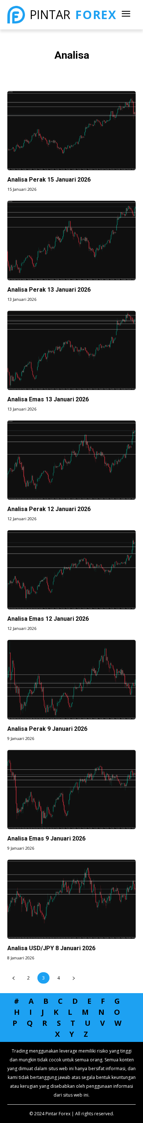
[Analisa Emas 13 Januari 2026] (71, 350)
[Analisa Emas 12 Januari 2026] (71, 569)
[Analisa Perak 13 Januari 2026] (71, 240)
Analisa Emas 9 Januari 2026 (46, 838)
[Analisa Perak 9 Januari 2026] (71, 679)
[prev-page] (13, 978)
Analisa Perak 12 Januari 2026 (49, 509)
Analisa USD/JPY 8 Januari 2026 (51, 948)
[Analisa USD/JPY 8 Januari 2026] (71, 899)
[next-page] (73, 978)
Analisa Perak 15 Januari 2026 (49, 179)
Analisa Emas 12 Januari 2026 (48, 618)
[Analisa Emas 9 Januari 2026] (71, 789)
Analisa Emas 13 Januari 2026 (48, 399)
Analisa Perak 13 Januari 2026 (49, 289)
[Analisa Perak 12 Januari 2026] (71, 460)
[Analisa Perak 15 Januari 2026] (71, 130)
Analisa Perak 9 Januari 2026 (47, 728)
